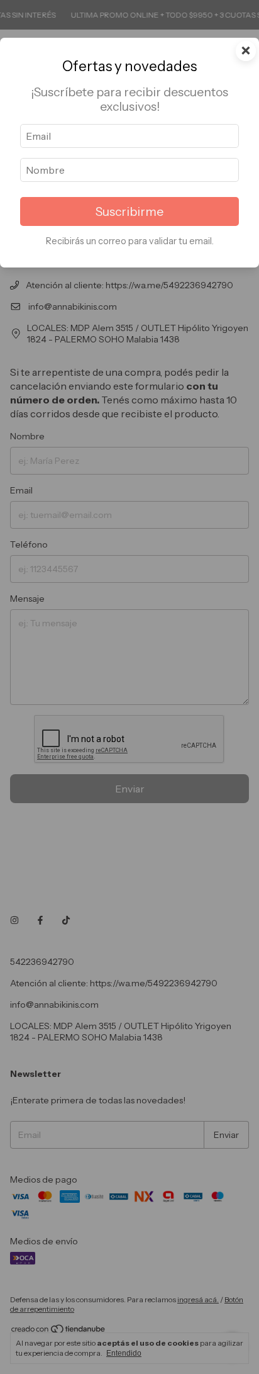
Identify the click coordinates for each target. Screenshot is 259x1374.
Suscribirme (129, 211)
